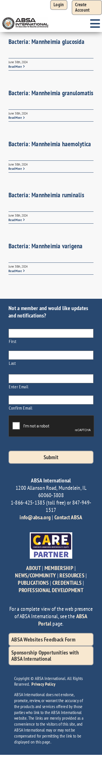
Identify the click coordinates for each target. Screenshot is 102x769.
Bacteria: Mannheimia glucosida (46, 41)
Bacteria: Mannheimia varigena (45, 246)
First (12, 341)
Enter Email (18, 386)
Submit (51, 457)
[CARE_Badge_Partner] (51, 535)
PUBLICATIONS (33, 582)
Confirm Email (21, 408)
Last (12, 363)
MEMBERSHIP (58, 568)
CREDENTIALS (67, 582)
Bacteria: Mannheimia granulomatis (50, 93)
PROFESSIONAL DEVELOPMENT (51, 590)
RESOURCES (72, 575)
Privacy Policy (43, 684)
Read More (15, 66)
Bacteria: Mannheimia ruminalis (46, 195)
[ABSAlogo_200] (25, 18)
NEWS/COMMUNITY (35, 575)
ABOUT (33, 568)
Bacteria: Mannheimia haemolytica (49, 144)
